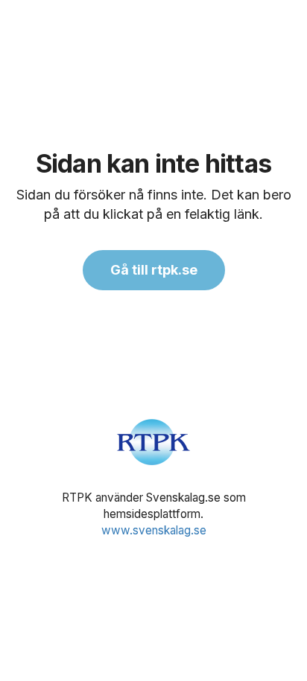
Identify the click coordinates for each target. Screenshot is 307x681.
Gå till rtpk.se (153, 270)
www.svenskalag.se (153, 530)
